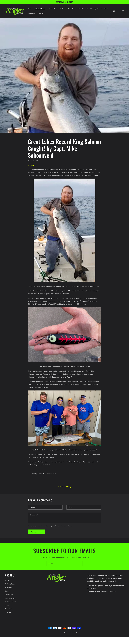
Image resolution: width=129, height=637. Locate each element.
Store (7, 605)
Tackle (7, 591)
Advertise (8, 609)
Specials (8, 612)
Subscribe (8, 587)
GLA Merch (9, 594)
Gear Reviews (10, 598)
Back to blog (65, 486)
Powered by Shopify (72, 632)
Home (7, 580)
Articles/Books (10, 584)
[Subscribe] (80, 563)
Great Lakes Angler (61, 632)
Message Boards (10, 602)
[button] (41, 9)
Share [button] (32, 165)
